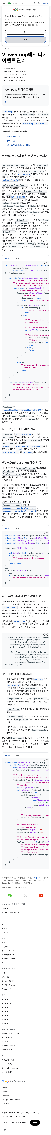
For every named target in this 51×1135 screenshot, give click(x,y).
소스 (3, 920)
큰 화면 (4, 973)
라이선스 (20, 1113)
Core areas (33, 45)
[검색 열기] (34, 2)
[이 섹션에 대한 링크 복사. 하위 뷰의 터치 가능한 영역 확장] (43, 596)
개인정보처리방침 (8, 958)
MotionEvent (24, 174)
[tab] (7, 258)
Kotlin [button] (7, 258)
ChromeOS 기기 (8, 981)
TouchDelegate (10, 607)
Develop (23, 45)
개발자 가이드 (7, 1037)
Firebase (5, 1096)
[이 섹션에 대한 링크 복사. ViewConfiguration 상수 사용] (43, 462)
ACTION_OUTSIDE (23, 434)
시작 (25, 39)
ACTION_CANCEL (18, 197)
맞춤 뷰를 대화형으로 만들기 (19, 145)
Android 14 (6, 1011)
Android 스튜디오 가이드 (11, 1034)
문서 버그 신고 (7, 1064)
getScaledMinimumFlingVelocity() (19, 508)
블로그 (4, 928)
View (19, 449)
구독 (35, 1122)
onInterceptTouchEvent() (35, 123)
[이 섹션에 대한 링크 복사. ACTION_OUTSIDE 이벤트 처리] (37, 429)
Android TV (6, 989)
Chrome (5, 1092)
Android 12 (6, 1019)
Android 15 (6, 1007)
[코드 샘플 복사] (47, 262)
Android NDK (7, 1049)
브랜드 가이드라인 (33, 1113)
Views (7, 48)
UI (41, 45)
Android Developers (9, 45)
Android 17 (6, 999)
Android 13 (6, 1015)
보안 (3, 916)
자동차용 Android (8, 985)
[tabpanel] (25, 331)
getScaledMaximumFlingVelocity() (19, 511)
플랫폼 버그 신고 (8, 1060)
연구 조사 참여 (7, 1072)
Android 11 (6, 1023)
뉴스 (3, 924)
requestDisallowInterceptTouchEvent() (22, 410)
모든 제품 (5, 1104)
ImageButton (19, 621)
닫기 (25, 31)
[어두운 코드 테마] (44, 262)
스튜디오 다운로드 (8, 1045)
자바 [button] (17, 258)
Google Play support (10, 1068)
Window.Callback (11, 452)
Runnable (38, 679)
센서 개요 (11, 141)
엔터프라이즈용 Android (11, 912)
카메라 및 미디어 (8, 955)
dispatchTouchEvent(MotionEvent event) (23, 446)
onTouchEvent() (10, 180)
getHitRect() (14, 685)
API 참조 (5, 1041)
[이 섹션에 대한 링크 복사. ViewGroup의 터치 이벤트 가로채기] (4, 160)
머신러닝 (5, 947)
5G (3, 962)
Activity (28, 452)
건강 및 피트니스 (8, 951)
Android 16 (6, 1003)
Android (5, 908)
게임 (3, 943)
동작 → (8, 102)
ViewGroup (7, 111)
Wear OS (5, 977)
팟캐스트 (5, 932)
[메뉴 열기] (3, 3)
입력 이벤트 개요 (14, 136)
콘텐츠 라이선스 (38, 878)
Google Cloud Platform (11, 1100)
